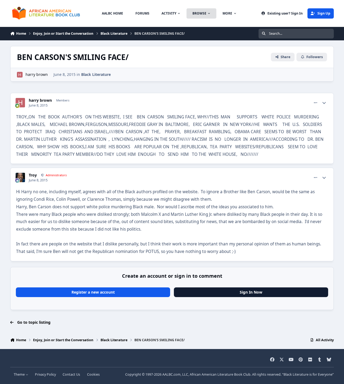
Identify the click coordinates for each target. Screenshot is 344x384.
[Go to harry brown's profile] (20, 74)
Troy (33, 175)
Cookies (93, 374)
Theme (20, 374)
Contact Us (71, 374)
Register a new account (93, 292)
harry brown (37, 74)
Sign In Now (251, 292)
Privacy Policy (45, 374)
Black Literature (96, 74)
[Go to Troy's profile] (20, 177)
